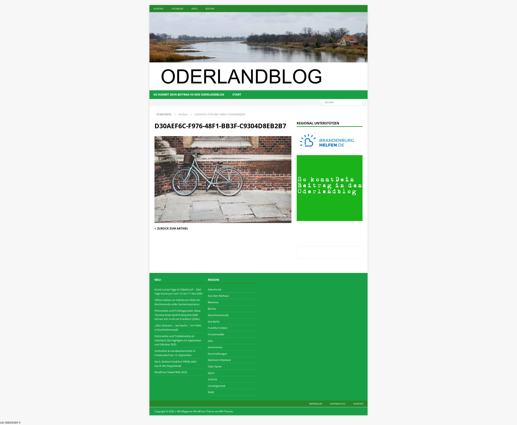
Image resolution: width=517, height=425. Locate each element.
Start (236, 94)
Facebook (177, 8)
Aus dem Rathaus (218, 296)
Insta (194, 8)
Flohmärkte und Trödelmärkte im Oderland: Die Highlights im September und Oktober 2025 (177, 340)
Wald (211, 392)
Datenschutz (337, 403)
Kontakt (158, 8)
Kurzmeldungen (217, 354)
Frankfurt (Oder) (217, 328)
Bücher (210, 8)
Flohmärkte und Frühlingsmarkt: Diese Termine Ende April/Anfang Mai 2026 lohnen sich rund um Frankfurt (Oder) (177, 315)
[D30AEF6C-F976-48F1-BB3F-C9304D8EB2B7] (222, 221)
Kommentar (215, 347)
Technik (212, 379)
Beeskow (213, 302)
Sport (211, 373)
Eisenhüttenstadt (218, 315)
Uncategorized (216, 386)
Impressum (315, 403)
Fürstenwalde (216, 334)
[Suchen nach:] (342, 102)
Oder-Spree (215, 366)
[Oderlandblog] (258, 60)
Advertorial (214, 289)
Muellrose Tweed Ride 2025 (170, 372)
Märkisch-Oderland (219, 360)
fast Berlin (214, 321)
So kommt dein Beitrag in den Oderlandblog (188, 94)
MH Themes (226, 411)
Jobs (210, 341)
